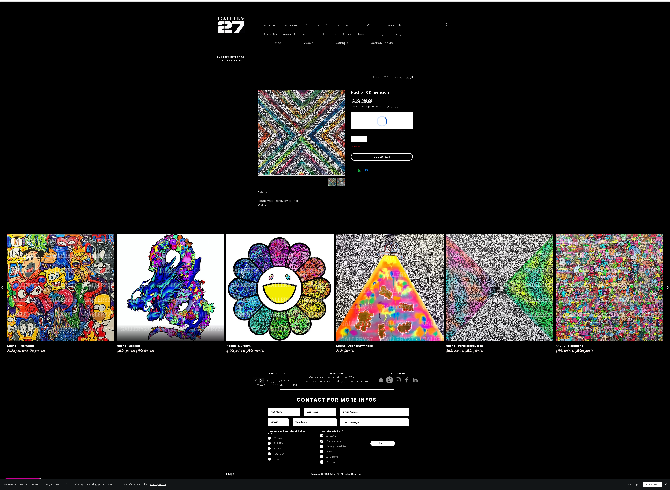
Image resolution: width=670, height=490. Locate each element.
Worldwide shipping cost (366, 106)
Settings (633, 484)
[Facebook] (406, 379)
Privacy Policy (158, 484)
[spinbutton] (358, 139)
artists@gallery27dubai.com (350, 381)
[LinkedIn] (415, 379)
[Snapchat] (381, 379)
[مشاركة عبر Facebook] (366, 170)
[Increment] (353, 139)
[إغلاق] (666, 484)
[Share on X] (353, 170)
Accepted (652, 484)
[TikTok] (389, 379)
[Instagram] (398, 379)
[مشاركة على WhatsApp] (360, 170)
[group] (335, 296)
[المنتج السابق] (668, 287)
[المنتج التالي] (2, 287)
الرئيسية (408, 77)
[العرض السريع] (609, 288)
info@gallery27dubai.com (349, 377)
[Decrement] (364, 139)
